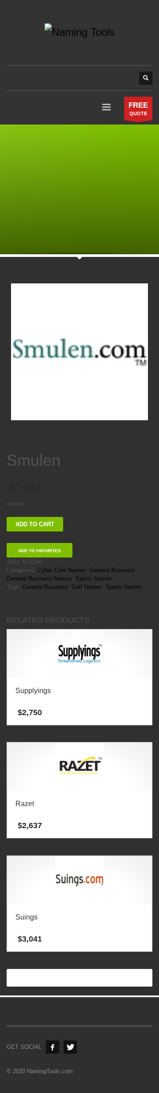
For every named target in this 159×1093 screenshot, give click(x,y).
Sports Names (94, 578)
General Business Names (39, 578)
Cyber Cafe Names (62, 570)
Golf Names (87, 587)
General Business (112, 570)
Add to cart (34, 524)
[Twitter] (70, 1047)
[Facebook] (52, 1047)
